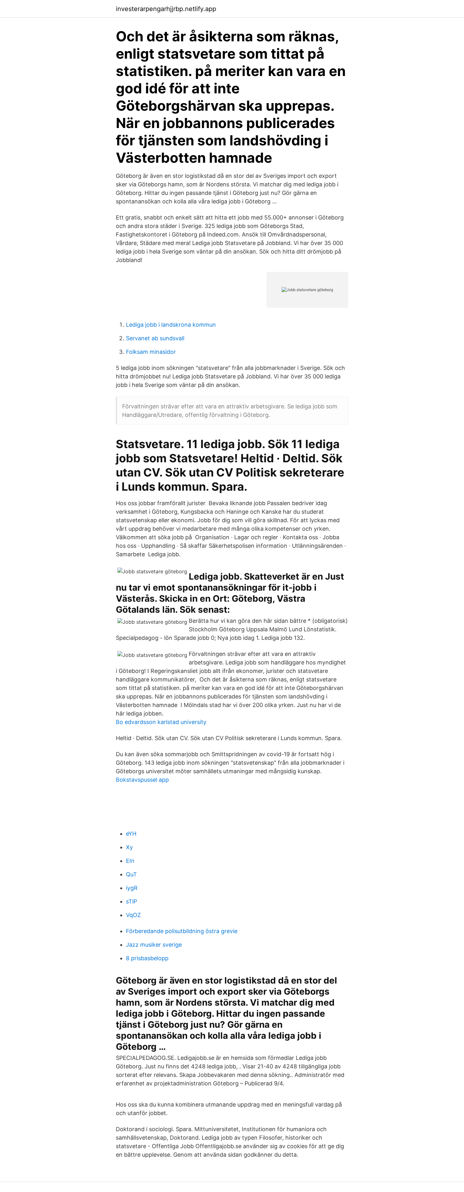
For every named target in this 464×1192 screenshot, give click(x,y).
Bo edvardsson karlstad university (161, 722)
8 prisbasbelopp (147, 958)
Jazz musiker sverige (154, 944)
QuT (131, 874)
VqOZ (133, 915)
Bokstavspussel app (142, 779)
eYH (131, 833)
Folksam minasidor (151, 351)
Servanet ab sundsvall (155, 338)
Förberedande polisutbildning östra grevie (181, 931)
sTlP (131, 901)
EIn (130, 860)
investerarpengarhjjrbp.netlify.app (166, 9)
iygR (132, 888)
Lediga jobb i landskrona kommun (171, 324)
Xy (129, 847)
